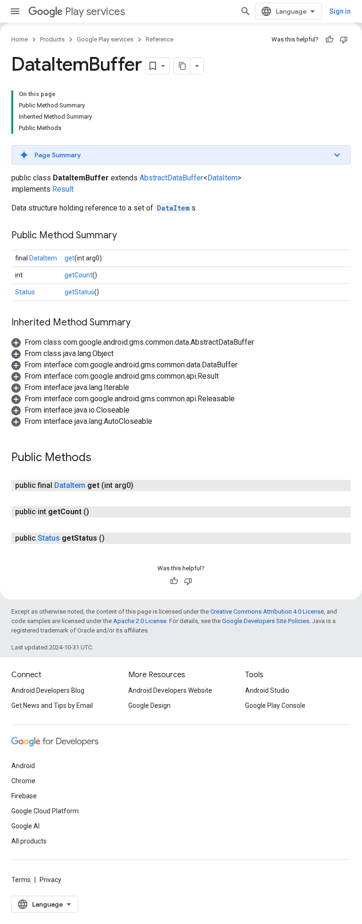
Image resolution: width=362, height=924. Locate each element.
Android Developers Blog (47, 690)
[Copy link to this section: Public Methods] (100, 458)
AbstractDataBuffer (171, 177)
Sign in (340, 11)
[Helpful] (329, 39)
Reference (159, 39)
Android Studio (267, 690)
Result (63, 189)
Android (23, 766)
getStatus (79, 292)
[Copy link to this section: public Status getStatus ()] (114, 538)
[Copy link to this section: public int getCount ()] (98, 512)
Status (25, 292)
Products (52, 39)
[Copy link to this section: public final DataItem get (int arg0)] (142, 485)
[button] (181, 155)
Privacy (50, 879)
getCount (78, 275)
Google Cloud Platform (45, 811)
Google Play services (105, 39)
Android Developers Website (170, 690)
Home (19, 39)
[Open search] (245, 11)
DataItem (222, 177)
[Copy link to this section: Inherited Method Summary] (140, 323)
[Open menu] (15, 11)
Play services (95, 11)
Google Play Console (275, 705)
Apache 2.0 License (139, 620)
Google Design (149, 705)
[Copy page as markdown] (182, 66)
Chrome (23, 781)
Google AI (25, 826)
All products (29, 841)
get (69, 258)
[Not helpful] (344, 39)
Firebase (24, 796)
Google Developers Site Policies (265, 620)
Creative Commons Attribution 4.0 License (267, 611)
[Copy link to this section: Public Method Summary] (126, 236)
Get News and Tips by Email (52, 705)
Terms (21, 879)
